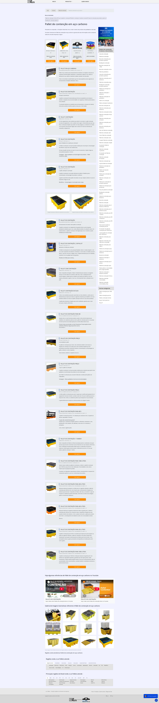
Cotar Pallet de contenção (105, 135)
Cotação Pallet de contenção (105, 140)
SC (63, 677)
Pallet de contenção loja (104, 161)
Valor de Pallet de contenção (105, 130)
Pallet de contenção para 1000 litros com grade (105, 241)
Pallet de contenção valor (105, 132)
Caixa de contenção (103, 54)
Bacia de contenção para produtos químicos (105, 59)
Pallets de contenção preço (105, 248)
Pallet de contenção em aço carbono (105, 115)
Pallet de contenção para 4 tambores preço (105, 209)
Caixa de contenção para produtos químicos (97, 18)
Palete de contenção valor (105, 265)
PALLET (101, 303)
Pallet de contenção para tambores (105, 108)
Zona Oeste (64, 663)
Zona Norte (57, 663)
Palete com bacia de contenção (103, 170)
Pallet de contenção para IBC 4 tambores (106, 221)
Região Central (50, 663)
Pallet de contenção (103, 202)
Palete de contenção (104, 56)
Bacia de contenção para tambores (105, 127)
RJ (47, 677)
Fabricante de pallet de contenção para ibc (104, 225)
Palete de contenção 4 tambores (104, 258)
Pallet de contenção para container (105, 119)
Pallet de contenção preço (105, 82)
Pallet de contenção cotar (105, 137)
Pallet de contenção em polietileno (104, 97)
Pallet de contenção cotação (105, 142)
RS (66, 677)
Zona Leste (75, 663)
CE (75, 677)
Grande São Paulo (83, 663)
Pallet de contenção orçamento (103, 149)
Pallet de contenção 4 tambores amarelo (79, 18)
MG (50, 677)
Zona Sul (69, 663)
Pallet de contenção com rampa (104, 178)
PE (69, 677)
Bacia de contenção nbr (104, 105)
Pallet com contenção (104, 100)
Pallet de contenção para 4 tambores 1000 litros (105, 205)
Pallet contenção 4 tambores (105, 103)
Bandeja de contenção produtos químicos (104, 85)
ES (53, 677)
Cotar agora (51, 61)
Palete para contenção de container (105, 174)
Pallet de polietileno (103, 72)
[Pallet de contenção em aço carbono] (50, 45)
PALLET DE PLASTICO (104, 300)
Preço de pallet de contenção (64, 18)
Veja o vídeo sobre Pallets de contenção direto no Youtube (59, 601)
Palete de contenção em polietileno (104, 166)
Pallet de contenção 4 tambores (104, 93)
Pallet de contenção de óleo (105, 112)
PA (86, 677)
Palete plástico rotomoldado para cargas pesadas (105, 268)
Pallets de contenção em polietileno (104, 89)
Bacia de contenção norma (105, 69)
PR (59, 677)
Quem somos (85, 1)
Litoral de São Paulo (92, 663)
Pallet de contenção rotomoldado (103, 279)
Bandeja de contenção (104, 63)
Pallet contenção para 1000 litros (105, 292)
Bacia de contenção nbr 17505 (104, 66)
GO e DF (79, 677)
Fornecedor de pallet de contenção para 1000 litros (105, 229)
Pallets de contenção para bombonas (105, 186)
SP (56, 677)
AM (83, 677)
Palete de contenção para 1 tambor (105, 262)
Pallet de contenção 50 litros (51, 18)
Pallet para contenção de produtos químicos (105, 182)
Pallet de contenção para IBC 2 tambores (106, 217)
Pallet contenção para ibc (105, 295)
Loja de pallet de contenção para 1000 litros (105, 233)
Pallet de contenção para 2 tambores (105, 79)
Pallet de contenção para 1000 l (105, 237)
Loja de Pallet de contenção (105, 163)
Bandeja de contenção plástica (52, 20)
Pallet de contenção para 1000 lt (105, 245)
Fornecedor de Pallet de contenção (104, 153)
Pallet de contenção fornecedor (103, 157)
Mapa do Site (109, 691)
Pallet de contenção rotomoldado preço (103, 283)
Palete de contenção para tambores (105, 197)
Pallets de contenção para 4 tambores (105, 251)
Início (92, 691)
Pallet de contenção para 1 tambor (105, 123)
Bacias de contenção (104, 255)
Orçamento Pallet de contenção (104, 145)
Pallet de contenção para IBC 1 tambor (106, 213)
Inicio (54, 1)
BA (72, 677)
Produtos (68, 1)
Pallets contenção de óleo (105, 298)
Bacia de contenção (103, 200)
